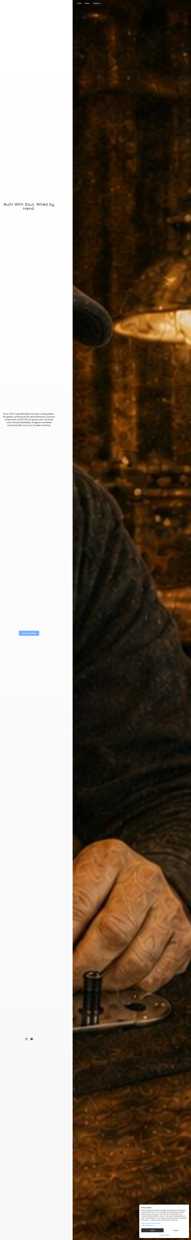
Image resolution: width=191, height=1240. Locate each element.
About (87, 3)
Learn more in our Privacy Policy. (151, 1223)
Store (79, 3)
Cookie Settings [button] (164, 1235)
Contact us (97, 3)
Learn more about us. (147, 1225)
